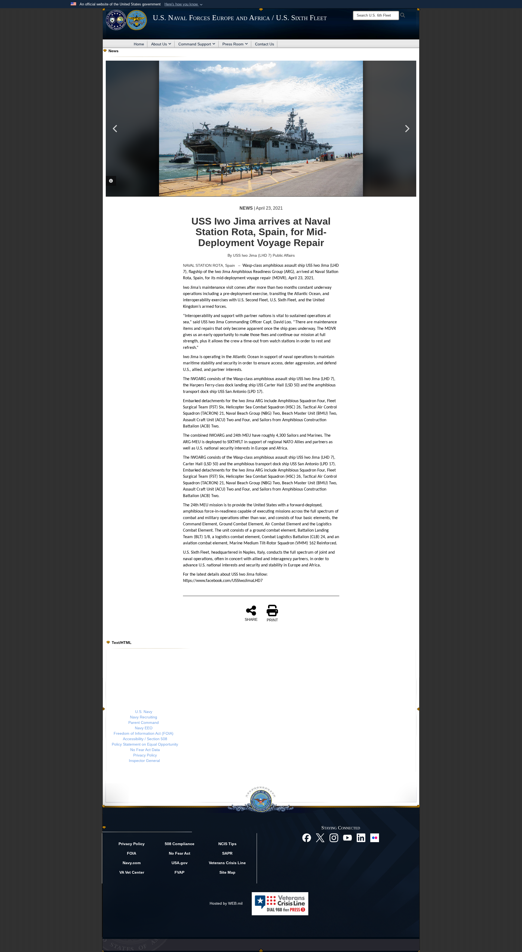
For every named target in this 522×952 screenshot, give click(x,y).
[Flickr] (374, 837)
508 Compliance (179, 844)
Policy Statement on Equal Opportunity (145, 744)
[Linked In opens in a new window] (361, 837)
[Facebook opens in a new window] (306, 837)
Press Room (233, 44)
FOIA (131, 853)
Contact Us (264, 44)
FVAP (179, 872)
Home (139, 44)
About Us (159, 44)
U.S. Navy (143, 711)
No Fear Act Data (145, 750)
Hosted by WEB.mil (226, 903)
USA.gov (180, 863)
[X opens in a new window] (320, 837)
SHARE (251, 619)
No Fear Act (179, 853)
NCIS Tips (227, 844)
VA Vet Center (131, 872)
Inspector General (144, 760)
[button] (184, 4)
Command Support (194, 44)
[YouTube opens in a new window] (347, 837)
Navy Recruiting (143, 717)
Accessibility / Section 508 (145, 739)
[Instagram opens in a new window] (334, 837)
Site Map (227, 872)
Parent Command (143, 722)
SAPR (227, 853)
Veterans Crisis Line (227, 863)
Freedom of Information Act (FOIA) (143, 733)
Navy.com (132, 863)
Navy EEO (144, 728)
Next (406, 128)
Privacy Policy (145, 755)
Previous (115, 128)
